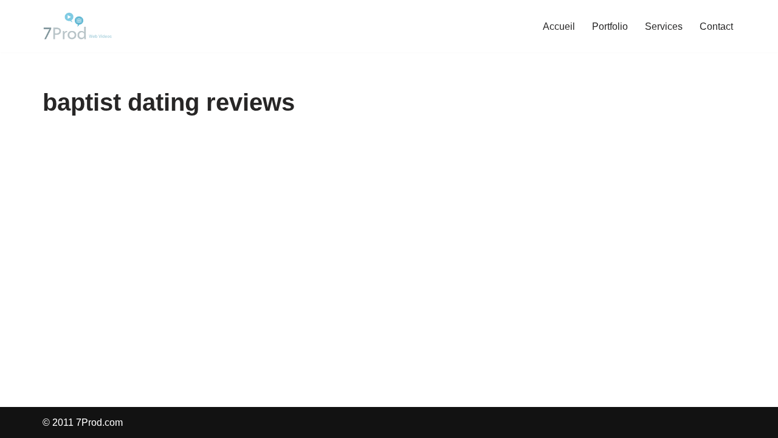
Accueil (559, 26)
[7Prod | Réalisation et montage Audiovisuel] (79, 26)
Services (664, 26)
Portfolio (610, 26)
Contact (716, 26)
